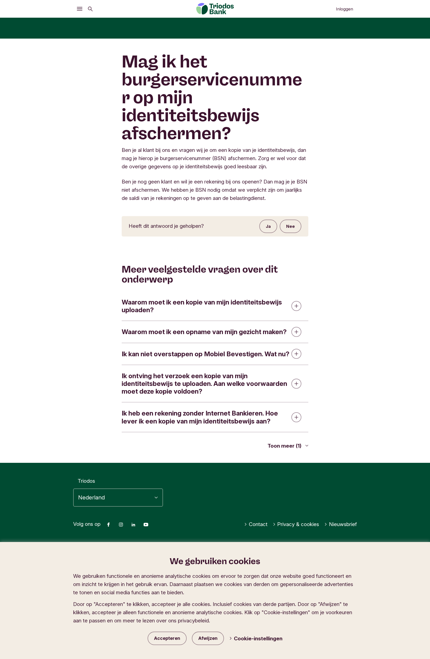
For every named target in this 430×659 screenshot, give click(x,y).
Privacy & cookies (298, 524)
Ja (268, 226)
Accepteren (167, 638)
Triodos (86, 481)
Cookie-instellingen (258, 638)
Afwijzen (207, 638)
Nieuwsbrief (343, 524)
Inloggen (344, 8)
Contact (258, 524)
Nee (290, 226)
